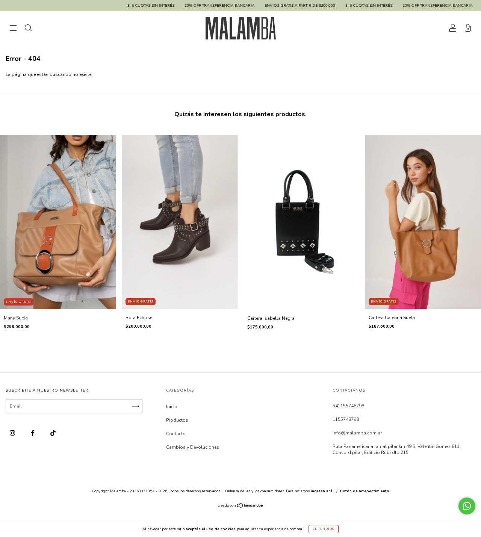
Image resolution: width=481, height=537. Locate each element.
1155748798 (346, 419)
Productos (177, 420)
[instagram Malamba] (13, 433)
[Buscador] (28, 29)
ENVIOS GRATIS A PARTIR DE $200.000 (276, 5)
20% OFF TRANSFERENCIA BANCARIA (195, 5)
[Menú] (13, 29)
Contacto (176, 434)
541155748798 (348, 406)
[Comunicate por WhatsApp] (466, 506)
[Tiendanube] (240, 507)
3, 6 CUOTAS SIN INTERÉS (127, 5)
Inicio (171, 407)
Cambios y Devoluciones (192, 447)
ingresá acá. (322, 491)
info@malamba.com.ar (357, 433)
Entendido (323, 529)
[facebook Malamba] (33, 433)
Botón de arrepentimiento (364, 491)
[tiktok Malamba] (53, 433)
